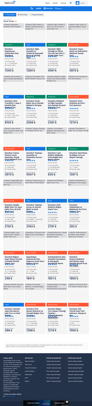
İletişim (27, 381)
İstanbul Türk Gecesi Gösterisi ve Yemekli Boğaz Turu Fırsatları (35, 312)
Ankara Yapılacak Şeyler (53, 374)
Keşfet (47, 3)
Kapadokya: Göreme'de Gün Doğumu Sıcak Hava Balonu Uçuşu (35, 260)
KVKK (26, 378)
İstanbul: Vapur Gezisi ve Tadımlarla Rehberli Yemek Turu (78, 52)
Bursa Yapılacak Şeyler (53, 378)
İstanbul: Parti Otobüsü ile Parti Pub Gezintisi (77, 103)
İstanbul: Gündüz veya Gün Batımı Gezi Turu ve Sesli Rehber (12, 312)
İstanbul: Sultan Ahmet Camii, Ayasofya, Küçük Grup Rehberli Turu (13, 156)
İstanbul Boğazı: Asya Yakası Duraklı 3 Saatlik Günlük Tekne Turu (13, 260)
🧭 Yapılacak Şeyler (36, 14)
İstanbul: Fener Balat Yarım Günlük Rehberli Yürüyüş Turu (34, 104)
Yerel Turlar (28, 364)
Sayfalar (64, 3)
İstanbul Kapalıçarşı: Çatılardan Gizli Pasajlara (11, 52)
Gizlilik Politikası (29, 371)
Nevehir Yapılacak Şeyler (53, 381)
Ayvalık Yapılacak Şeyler (75, 378)
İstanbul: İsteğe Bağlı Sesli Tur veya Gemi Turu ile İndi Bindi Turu (13, 208)
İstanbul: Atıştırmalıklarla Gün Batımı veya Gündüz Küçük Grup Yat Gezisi (78, 261)
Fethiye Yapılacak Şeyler (75, 361)
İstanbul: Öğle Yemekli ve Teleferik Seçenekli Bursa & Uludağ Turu (34, 53)
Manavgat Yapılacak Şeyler (76, 371)
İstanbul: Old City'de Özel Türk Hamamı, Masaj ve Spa (77, 312)
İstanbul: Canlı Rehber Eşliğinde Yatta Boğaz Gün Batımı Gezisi (55, 156)
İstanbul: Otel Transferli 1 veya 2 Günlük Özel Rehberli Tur (13, 104)
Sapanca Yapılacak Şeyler (75, 381)
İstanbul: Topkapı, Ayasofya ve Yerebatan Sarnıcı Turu (34, 156)
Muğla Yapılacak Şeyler (53, 361)
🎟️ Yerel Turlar (22, 14)
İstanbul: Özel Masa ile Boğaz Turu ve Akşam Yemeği (78, 155)
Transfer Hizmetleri (30, 368)
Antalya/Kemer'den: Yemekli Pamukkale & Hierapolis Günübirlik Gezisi (57, 260)
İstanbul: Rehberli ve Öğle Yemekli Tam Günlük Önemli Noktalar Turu (56, 104)
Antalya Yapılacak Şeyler (53, 364)
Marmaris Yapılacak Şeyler (76, 364)
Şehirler (55, 3)
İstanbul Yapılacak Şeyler (53, 368)
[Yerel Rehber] (10, 2)
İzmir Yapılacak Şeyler (53, 371)
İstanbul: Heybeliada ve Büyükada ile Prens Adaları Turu (78, 208)
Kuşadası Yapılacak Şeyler (75, 374)
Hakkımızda (28, 374)
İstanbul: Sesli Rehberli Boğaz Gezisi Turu (54, 207)
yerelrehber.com (10, 396)
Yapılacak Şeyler (29, 361)
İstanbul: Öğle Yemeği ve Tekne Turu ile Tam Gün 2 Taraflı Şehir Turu (56, 52)
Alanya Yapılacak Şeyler (75, 368)
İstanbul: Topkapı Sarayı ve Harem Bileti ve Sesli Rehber (34, 208)
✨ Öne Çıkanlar (9, 14)
